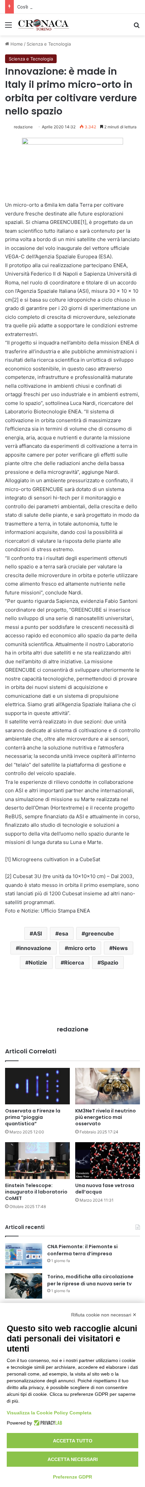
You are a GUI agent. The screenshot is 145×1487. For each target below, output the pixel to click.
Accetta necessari (73, 1459)
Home (16, 44)
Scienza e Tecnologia (49, 44)
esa (63, 933)
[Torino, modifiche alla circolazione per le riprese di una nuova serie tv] (23, 1286)
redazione (23, 126)
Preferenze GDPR (72, 1477)
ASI (37, 933)
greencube (99, 933)
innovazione (35, 948)
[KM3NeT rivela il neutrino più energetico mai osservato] (107, 1086)
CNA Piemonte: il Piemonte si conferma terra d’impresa (82, 1250)
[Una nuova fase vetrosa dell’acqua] (107, 1160)
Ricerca (74, 962)
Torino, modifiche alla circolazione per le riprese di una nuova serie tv (90, 1280)
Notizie (38, 962)
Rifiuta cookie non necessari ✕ (104, 1314)
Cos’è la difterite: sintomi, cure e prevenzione (65, 6)
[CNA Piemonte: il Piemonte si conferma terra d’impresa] (23, 1255)
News (120, 948)
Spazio (109, 962)
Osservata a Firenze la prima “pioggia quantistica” (32, 1117)
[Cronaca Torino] (44, 25)
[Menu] (8, 27)
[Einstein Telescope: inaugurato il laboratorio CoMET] (37, 1160)
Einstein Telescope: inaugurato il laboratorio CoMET (36, 1192)
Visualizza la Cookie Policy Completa (49, 1412)
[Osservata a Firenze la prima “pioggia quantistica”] (37, 1086)
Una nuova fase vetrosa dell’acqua (104, 1188)
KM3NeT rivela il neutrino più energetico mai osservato (105, 1117)
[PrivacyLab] (47, 1422)
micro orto (82, 948)
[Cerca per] (136, 27)
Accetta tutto (72, 1440)
